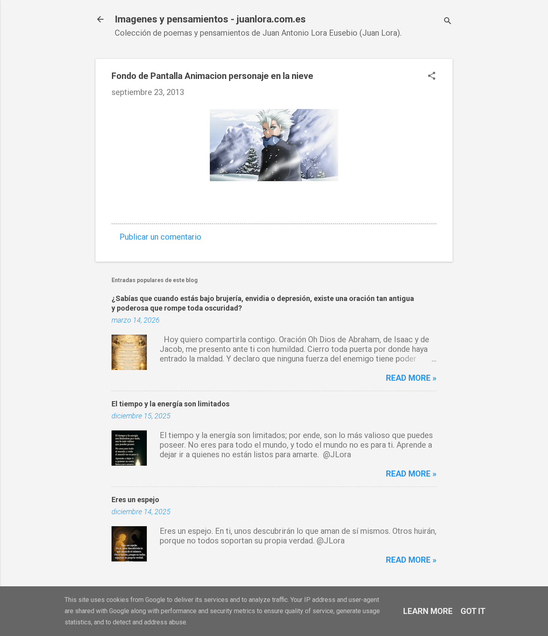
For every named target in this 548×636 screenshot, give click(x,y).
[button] (431, 77)
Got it (473, 611)
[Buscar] (448, 22)
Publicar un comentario (160, 237)
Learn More (428, 611)
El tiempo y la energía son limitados (170, 404)
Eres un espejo (135, 499)
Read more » (411, 378)
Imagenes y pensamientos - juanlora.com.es (210, 19)
